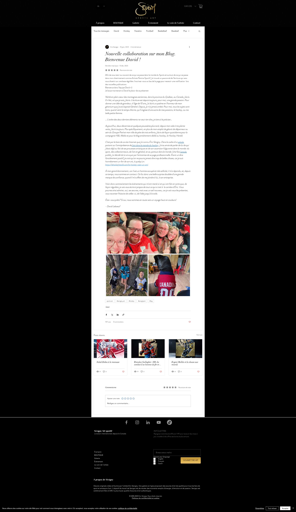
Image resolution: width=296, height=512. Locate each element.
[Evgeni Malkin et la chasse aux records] (185, 348)
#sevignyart (142, 301)
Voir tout (199, 335)
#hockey (131, 301)
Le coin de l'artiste (101, 465)
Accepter (285, 508)
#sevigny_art (121, 301)
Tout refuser (272, 508)
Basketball (162, 31)
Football (149, 31)
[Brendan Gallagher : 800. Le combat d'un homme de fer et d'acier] (148, 348)
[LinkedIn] (147, 422)
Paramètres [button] (259, 508)
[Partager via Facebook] (106, 315)
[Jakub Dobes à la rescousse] (110, 348)
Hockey (126, 31)
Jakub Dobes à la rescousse (108, 362)
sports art (110, 301)
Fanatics (138, 31)
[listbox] (190, 6)
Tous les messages (101, 31)
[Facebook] (126, 422)
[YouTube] (158, 422)
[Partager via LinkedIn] (118, 315)
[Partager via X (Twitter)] (112, 315)
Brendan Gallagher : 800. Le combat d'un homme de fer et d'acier (146, 363)
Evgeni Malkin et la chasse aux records (185, 363)
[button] (190, 6)
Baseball (175, 31)
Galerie (97, 458)
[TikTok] (169, 422)
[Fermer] (293, 508)
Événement (98, 461)
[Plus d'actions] (189, 47)
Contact (97, 468)
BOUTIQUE (98, 455)
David (116, 31)
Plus (185, 31)
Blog (151, 301)
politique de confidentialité (127, 508)
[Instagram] (137, 422)
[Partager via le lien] (123, 315)
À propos (97, 452)
